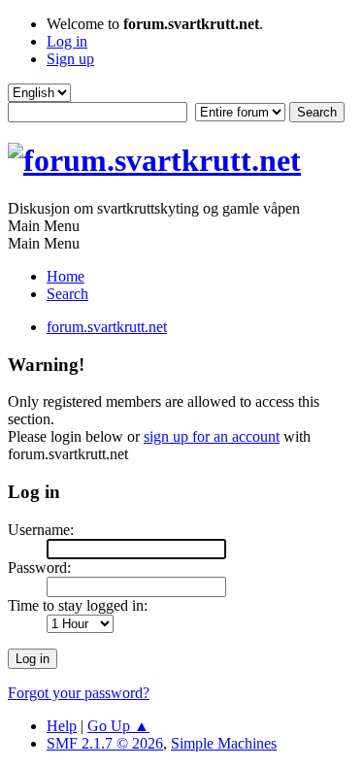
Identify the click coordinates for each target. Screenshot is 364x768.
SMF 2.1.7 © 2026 (105, 743)
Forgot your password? (78, 693)
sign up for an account (212, 436)
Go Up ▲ (118, 726)
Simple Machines (224, 743)
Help (62, 726)
